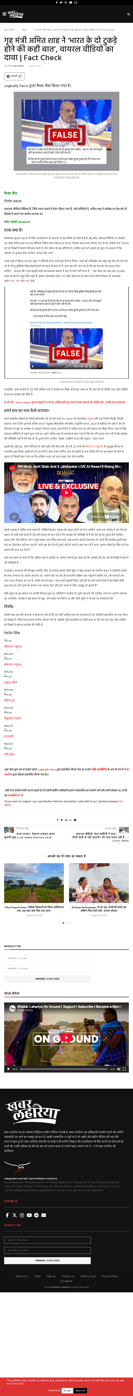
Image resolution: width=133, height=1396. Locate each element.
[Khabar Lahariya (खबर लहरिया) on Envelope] (43, 1215)
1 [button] (63, 923)
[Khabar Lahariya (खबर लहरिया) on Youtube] (29, 1215)
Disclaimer (66, 1281)
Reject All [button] (80, 1391)
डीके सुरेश (9, 754)
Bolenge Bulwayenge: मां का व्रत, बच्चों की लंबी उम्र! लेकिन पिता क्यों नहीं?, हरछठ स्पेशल (99, 909)
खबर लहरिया (9, 30)
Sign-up (51, 1276)
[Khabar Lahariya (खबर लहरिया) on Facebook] (7, 1215)
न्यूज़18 (90, 419)
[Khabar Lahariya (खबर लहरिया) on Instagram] (22, 1215)
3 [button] (69, 923)
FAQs (38, 1276)
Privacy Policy (110, 1276)
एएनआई (9, 736)
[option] (34, 890)
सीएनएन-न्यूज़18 (94, 447)
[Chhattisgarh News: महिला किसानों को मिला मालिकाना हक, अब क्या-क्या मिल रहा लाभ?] (34, 883)
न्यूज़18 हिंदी (10, 683)
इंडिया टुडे (9, 700)
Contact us (67, 1276)
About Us (21, 1276)
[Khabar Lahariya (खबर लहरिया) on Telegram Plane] (36, 1215)
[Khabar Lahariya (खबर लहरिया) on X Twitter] (14, 1215)
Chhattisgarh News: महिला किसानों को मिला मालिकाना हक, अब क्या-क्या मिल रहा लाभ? (34, 909)
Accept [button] (67, 1391)
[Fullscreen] (124, 1069)
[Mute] (119, 1069)
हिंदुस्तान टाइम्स (12, 718)
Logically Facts (47, 769)
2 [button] (66, 923)
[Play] (8, 1069)
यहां (63, 276)
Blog (24, 30)
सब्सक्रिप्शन (14, 795)
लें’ (21, 795)
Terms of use (88, 1276)
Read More (55, 1390)
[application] (66, 1037)
